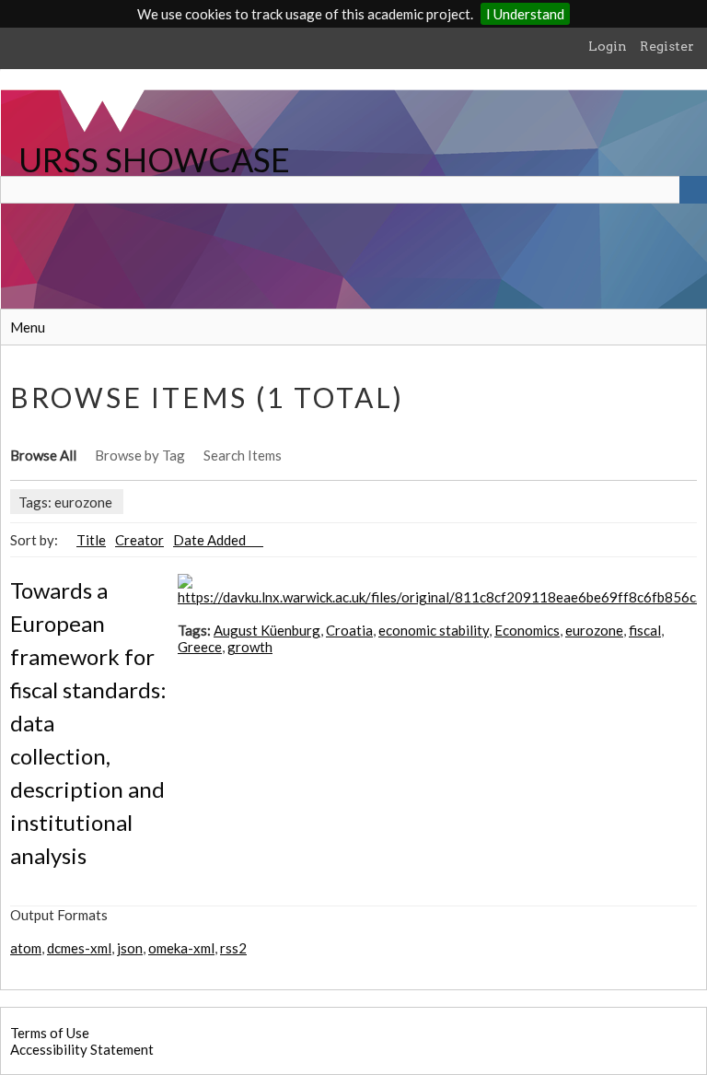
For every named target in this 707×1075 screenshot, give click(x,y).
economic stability (433, 630)
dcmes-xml (79, 948)
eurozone (594, 630)
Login (607, 46)
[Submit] (693, 190)
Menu (27, 327)
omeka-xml (181, 948)
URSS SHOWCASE (154, 159)
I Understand (525, 14)
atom (25, 948)
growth (249, 646)
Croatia (349, 630)
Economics (527, 630)
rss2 (233, 948)
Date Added (211, 540)
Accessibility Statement (82, 1049)
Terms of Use (49, 1032)
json (130, 948)
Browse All (43, 455)
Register (667, 46)
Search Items (242, 455)
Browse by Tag (140, 455)
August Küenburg (267, 630)
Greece (200, 646)
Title (91, 540)
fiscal (645, 630)
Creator (139, 540)
